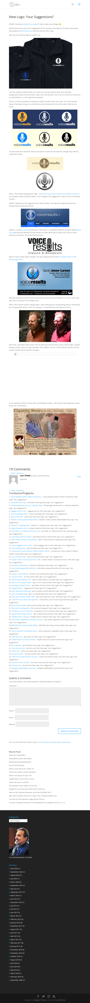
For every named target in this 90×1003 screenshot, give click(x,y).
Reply (79, 476)
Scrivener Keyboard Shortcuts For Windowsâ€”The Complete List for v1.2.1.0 (37, 803)
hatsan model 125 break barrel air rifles (26, 560)
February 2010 (16, 977)
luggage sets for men (18, 511)
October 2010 (15, 956)
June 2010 (14, 967)
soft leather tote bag (18, 502)
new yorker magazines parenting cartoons (27, 620)
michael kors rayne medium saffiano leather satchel (31, 551)
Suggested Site (17, 588)
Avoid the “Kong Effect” (17, 755)
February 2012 (16, 919)
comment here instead (30, 24)
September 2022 (17, 872)
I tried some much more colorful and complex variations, (59, 194)
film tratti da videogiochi (21, 608)
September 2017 (17, 892)
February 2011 (16, 943)
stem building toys (18, 548)
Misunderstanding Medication (20, 762)
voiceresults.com (27, 31)
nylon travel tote (17, 517)
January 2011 (15, 946)
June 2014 (14, 899)
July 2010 (14, 963)
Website (12, 724)
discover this (16, 665)
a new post (26, 230)
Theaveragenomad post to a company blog (26, 505)
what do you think (18, 648)
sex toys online (17, 577)
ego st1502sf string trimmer (22, 614)
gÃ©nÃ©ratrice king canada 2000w (24, 625)
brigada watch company (20, 617)
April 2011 (14, 936)
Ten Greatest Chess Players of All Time (23, 786)
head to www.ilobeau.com (21, 580)
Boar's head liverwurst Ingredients (24, 540)
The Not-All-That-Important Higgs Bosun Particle (26, 799)
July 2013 (14, 906)
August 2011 (15, 929)
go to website (16, 645)
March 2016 (15, 895)
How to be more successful (19, 782)
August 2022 (15, 875)
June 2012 (14, 912)
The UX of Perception (16, 765)
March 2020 (15, 882)
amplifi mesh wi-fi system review (24, 640)
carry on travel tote (19, 557)
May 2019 (14, 889)
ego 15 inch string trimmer (21, 582)
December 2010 (16, 950)
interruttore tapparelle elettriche (24, 568)
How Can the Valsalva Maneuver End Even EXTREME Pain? (30, 792)
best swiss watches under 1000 (23, 597)
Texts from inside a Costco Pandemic (22, 772)
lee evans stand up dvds (21, 662)
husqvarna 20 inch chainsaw (22, 611)
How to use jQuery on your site (20, 775)
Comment (13, 686)
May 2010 (14, 970)
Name (12, 711)
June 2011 (14, 933)
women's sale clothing (20, 574)
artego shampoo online (19, 528)
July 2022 (14, 879)
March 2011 (15, 940)
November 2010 (16, 953)
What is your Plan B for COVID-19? (21, 769)
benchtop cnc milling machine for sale (26, 531)
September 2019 (17, 885)
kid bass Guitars (17, 654)
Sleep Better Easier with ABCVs (20, 758)
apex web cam (17, 637)
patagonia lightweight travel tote (24, 668)
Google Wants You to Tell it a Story (21, 779)
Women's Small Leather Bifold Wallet (24, 520)
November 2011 (16, 926)
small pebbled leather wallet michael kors (26, 497)
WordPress (61, 1000)
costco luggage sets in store (22, 545)
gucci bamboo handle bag (21, 591)
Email (11, 718)
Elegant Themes (40, 1000)
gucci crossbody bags (19, 594)
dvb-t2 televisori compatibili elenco (24, 631)
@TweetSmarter (18, 857)
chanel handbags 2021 (19, 514)
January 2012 (15, 923)
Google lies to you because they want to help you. (27, 789)
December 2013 (16, 902)
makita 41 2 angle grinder (20, 525)
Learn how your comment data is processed (54, 742)
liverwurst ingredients (20, 565)
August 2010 (15, 960)
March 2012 (15, 916)
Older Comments (16, 473)
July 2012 (14, 909)
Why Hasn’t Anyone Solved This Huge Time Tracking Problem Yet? (33, 796)
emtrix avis (16, 651)
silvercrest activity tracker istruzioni (25, 657)
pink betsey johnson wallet (21, 537)
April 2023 (14, 868)
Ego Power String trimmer (21, 585)
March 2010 (15, 973)
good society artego (19, 605)
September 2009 (17, 980)
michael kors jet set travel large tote (25, 600)
